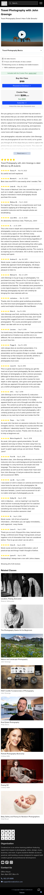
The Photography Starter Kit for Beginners (16, 630)
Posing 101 (5, 785)
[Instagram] (11, 862)
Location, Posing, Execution (11, 599)
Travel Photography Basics (12, 50)
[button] (39, 890)
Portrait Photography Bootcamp (12, 753)
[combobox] (23, 3)
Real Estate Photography (10, 722)
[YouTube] (2, 862)
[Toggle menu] (41, 3)
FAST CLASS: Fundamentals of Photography (17, 691)
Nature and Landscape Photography (14, 659)
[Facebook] (7, 862)
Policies (22, 892)
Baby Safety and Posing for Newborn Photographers (20, 816)
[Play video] (22, 34)
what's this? (32, 73)
